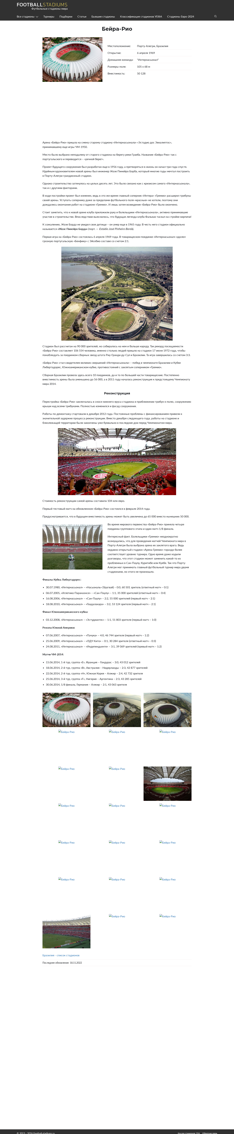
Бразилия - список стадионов (60, 955)
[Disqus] (117, 1017)
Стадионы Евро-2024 (180, 16)
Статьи (81, 16)
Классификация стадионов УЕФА (141, 16)
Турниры (48, 16)
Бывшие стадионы (103, 16)
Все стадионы (25, 16)
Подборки (65, 16)
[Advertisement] (117, 111)
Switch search (215, 16)
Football (42, 4)
